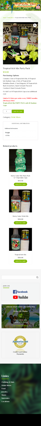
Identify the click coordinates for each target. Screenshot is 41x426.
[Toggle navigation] (38, 7)
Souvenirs (5, 398)
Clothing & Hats (7, 382)
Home (4, 17)
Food (3, 389)
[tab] (20, 123)
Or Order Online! (20, 325)
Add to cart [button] (20, 184)
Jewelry (4, 392)
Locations (5, 401)
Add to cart (17, 111)
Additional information (20, 123)
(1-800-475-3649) (20, 322)
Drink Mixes (10, 17)
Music (3, 395)
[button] (35, 25)
